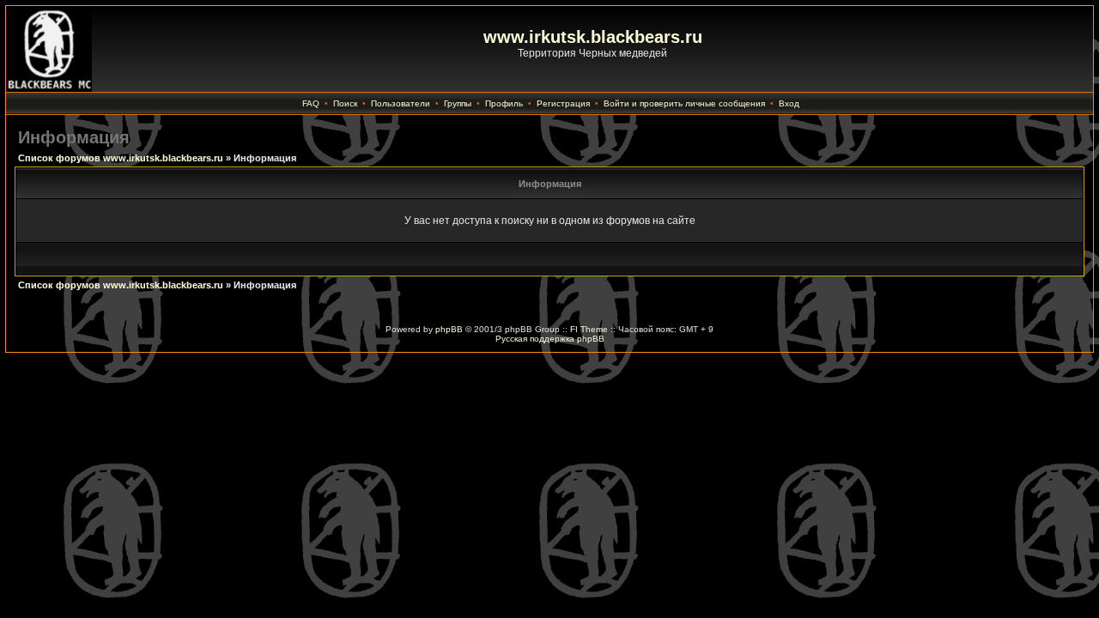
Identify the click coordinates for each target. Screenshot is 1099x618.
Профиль (504, 103)
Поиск (345, 103)
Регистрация (563, 103)
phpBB (449, 329)
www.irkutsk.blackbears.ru (592, 36)
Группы (457, 103)
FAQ (310, 103)
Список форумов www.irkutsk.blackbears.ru (120, 158)
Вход (789, 103)
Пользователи (400, 103)
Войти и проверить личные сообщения (684, 103)
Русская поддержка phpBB (549, 338)
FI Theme (589, 329)
